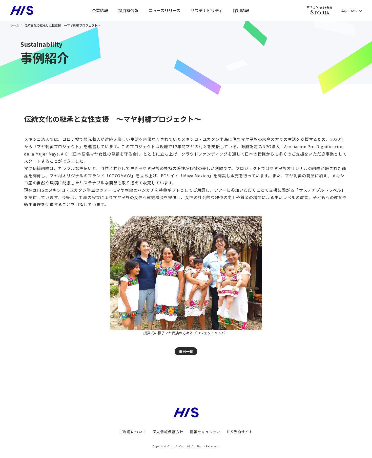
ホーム (14, 25)
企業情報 (100, 10)
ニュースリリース (164, 10)
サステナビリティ (207, 10)
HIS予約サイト (240, 431)
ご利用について (133, 431)
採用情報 (241, 10)
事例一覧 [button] (186, 351)
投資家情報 (128, 10)
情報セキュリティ (205, 431)
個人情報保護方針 (168, 431)
